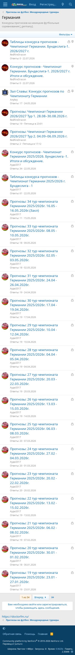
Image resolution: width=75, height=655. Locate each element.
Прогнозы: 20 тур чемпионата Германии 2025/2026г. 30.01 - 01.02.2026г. (34, 552)
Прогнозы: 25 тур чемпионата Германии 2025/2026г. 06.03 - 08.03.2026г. (34, 428)
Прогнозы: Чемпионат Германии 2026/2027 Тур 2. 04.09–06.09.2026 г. (39, 133)
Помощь (29, 634)
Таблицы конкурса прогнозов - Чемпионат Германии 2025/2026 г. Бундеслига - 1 (38, 181)
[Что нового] (63, 4)
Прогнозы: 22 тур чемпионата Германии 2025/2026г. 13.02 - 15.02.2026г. (34, 503)
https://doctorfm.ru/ (15, 616)
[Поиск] (70, 4)
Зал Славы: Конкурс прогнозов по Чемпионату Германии (37, 93)
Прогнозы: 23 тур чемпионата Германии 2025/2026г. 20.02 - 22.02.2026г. (34, 478)
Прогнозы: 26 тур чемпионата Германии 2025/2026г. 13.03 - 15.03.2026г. (34, 404)
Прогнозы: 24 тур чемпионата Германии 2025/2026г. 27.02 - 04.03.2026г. (34, 453)
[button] (4, 628)
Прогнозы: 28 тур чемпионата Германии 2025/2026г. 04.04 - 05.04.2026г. (34, 354)
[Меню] (5, 4)
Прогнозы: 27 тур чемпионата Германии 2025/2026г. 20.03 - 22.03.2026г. (34, 379)
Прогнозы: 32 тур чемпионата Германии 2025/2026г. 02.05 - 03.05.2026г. (34, 255)
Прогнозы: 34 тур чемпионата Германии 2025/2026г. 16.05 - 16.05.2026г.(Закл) (34, 206)
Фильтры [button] (64, 34)
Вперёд (39, 597)
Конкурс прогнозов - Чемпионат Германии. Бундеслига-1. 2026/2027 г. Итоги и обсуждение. (40, 71)
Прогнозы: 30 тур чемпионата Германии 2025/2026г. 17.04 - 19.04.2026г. (34, 305)
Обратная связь (12, 634)
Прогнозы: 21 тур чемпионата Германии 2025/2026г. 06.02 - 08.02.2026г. (34, 527)
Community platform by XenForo (33, 640)
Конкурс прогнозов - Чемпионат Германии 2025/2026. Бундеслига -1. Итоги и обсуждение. (39, 156)
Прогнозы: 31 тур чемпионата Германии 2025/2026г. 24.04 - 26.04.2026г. (34, 280)
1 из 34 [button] (25, 597)
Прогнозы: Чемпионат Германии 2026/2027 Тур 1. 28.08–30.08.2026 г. (39, 113)
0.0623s (59, 648)
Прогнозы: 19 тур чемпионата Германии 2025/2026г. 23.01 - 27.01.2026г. (34, 577)
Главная (43, 634)
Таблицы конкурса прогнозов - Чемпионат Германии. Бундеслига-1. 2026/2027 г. (39, 46)
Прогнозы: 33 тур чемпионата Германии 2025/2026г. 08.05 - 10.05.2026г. (34, 231)
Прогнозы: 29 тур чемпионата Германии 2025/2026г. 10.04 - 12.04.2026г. (34, 329)
